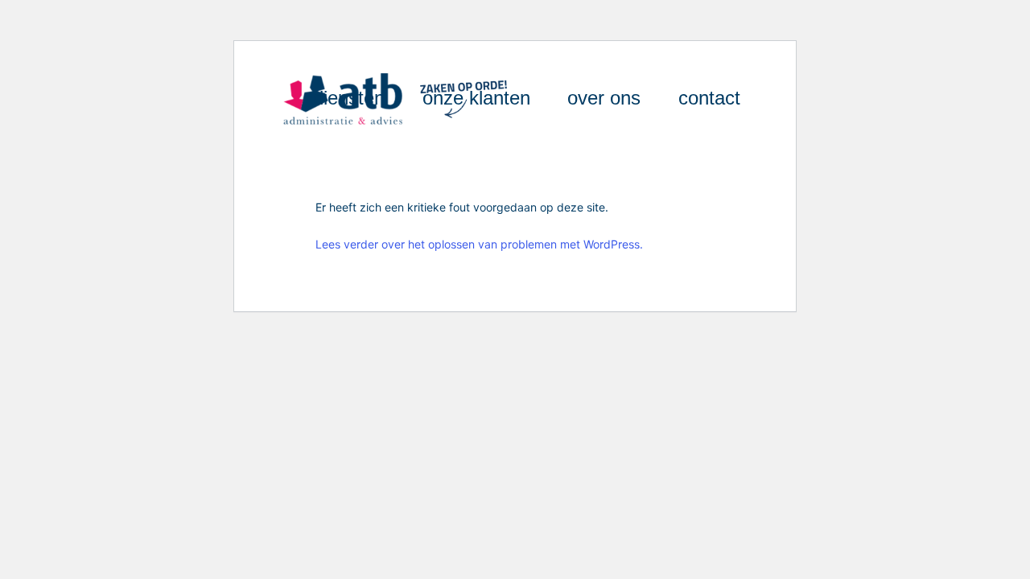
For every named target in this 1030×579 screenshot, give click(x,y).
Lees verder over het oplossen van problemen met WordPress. (479, 244)
